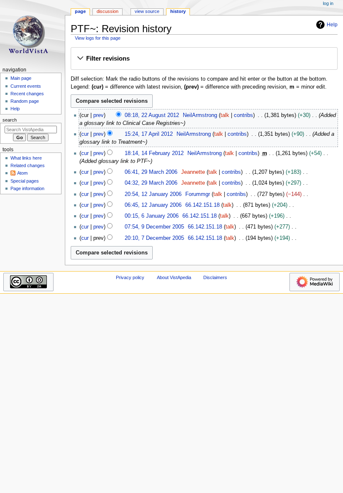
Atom (22, 172)
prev (98, 115)
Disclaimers (215, 277)
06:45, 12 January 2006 (153, 205)
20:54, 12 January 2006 (153, 194)
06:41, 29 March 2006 (151, 172)
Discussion (107, 11)
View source (147, 11)
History (178, 11)
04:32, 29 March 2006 (151, 183)
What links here (26, 157)
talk (224, 115)
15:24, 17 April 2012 (149, 134)
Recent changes (27, 93)
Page (80, 11)
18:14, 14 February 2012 (154, 153)
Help (332, 25)
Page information (27, 188)
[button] (204, 59)
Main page (20, 78)
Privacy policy (130, 277)
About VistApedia (174, 277)
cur (85, 134)
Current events (25, 86)
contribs (243, 115)
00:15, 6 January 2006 (152, 216)
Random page (24, 101)
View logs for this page (97, 38)
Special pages (24, 180)
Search (10, 119)
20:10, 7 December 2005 (154, 238)
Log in (328, 3)
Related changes (27, 165)
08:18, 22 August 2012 (152, 115)
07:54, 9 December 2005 (154, 227)
